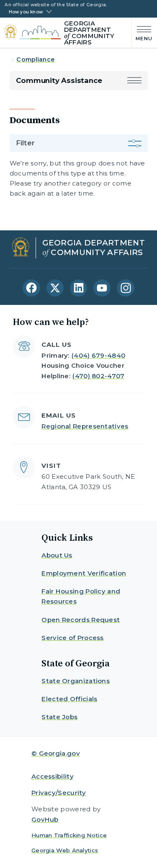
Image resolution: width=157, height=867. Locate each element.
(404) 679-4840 (98, 355)
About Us (56, 555)
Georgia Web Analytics (64, 850)
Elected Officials (69, 699)
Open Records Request (80, 620)
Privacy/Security (58, 793)
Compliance (35, 59)
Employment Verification (83, 573)
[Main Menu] (142, 32)
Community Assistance (59, 80)
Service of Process (72, 638)
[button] (134, 80)
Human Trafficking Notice (69, 835)
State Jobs (59, 717)
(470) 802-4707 (98, 376)
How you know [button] (26, 12)
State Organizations (75, 681)
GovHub (45, 819)
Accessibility (52, 776)
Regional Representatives (84, 426)
